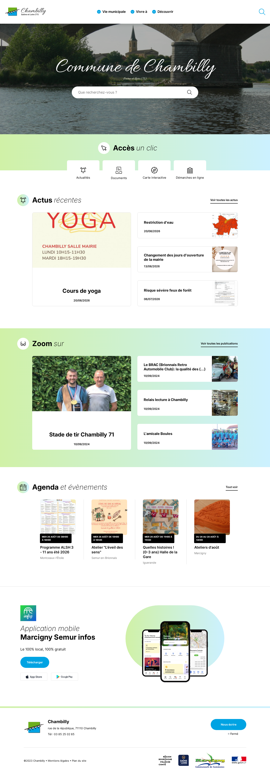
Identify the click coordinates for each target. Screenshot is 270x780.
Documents (119, 178)
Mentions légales (58, 760)
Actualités (83, 177)
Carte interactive (154, 177)
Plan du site (79, 760)
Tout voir (232, 487)
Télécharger (35, 662)
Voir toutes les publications (219, 343)
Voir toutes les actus (224, 200)
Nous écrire (228, 724)
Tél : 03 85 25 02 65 (61, 734)
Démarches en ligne (190, 177)
